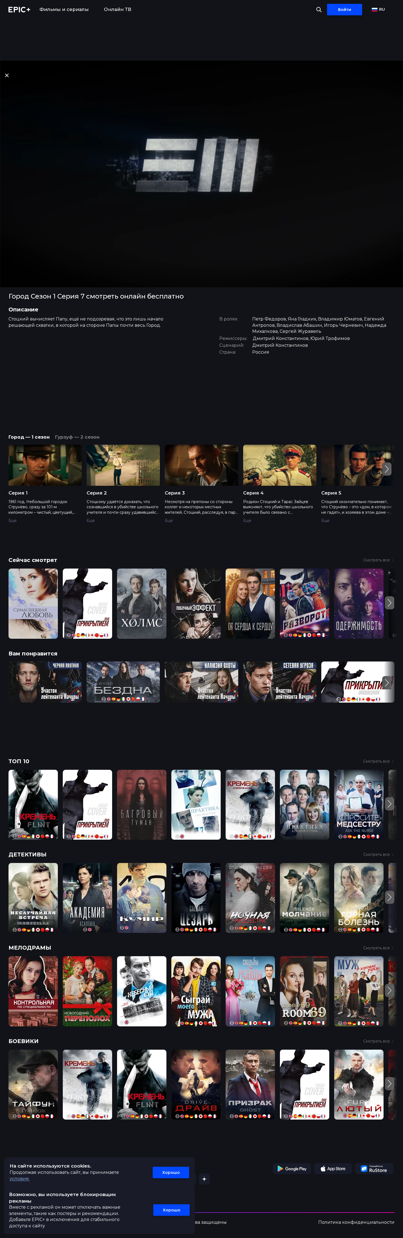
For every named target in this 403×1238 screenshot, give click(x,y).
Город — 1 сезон (29, 437)
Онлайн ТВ (117, 9)
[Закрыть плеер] (6, 75)
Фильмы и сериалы (64, 9)
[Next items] (386, 469)
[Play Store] (292, 1168)
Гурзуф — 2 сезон (77, 437)
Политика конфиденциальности (356, 1222)
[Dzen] (204, 1179)
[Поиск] (319, 9)
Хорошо (171, 1172)
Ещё (12, 520)
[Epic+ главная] (19, 9)
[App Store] (333, 1168)
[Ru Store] (374, 1168)
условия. (20, 1178)
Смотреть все (376, 560)
